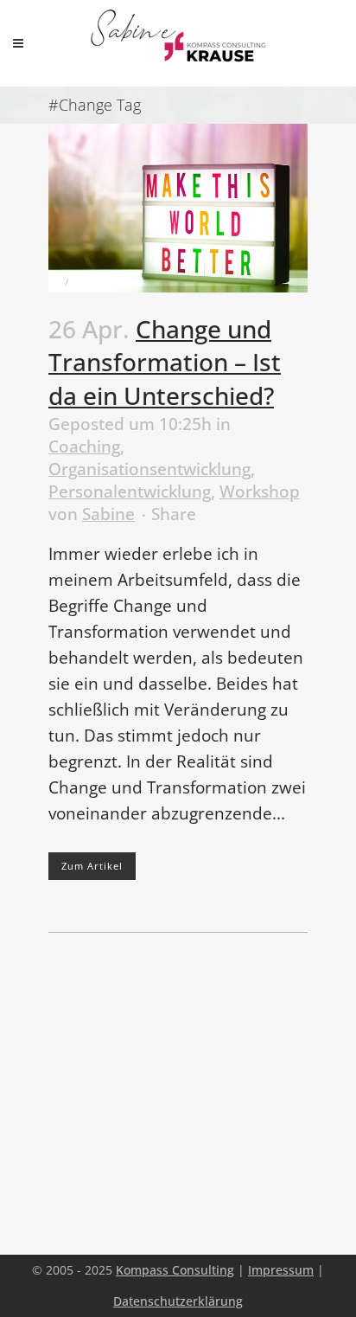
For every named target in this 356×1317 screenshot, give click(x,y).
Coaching (84, 446)
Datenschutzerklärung (178, 1301)
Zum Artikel (92, 865)
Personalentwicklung (129, 491)
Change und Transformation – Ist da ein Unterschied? (164, 362)
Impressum (281, 1270)
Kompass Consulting (175, 1270)
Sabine (108, 514)
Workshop (259, 491)
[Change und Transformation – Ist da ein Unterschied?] (178, 208)
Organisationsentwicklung (149, 469)
